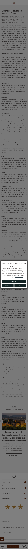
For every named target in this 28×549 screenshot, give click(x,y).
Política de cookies (19, 277)
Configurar (14, 281)
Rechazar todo (8, 285)
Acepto (20, 285)
